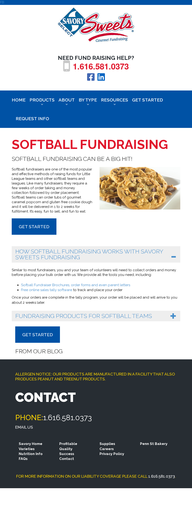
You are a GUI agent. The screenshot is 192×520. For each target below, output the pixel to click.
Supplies (107, 444)
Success (66, 454)
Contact (66, 459)
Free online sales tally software (46, 290)
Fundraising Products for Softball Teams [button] (83, 315)
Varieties (27, 449)
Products (42, 99)
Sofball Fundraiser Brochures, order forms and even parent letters (75, 285)
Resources (114, 99)
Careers (107, 449)
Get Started (147, 99)
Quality (65, 449)
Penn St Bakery (153, 444)
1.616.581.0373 (101, 66)
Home (19, 99)
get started (34, 226)
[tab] (96, 254)
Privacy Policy (112, 454)
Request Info (32, 118)
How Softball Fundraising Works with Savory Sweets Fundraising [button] (89, 254)
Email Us (24, 427)
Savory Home (30, 444)
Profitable (68, 444)
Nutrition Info (31, 454)
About (67, 99)
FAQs (23, 459)
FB (2, 2)
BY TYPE (88, 99)
